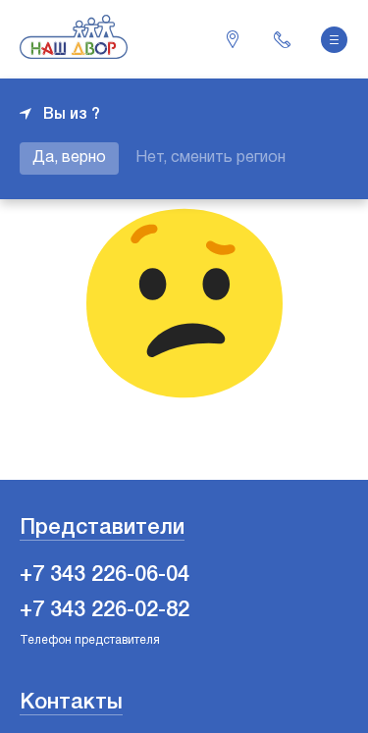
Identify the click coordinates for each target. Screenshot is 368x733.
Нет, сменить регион (210, 158)
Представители (102, 528)
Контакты (71, 702)
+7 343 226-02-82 (104, 610)
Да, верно (69, 158)
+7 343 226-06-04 (281, 39)
